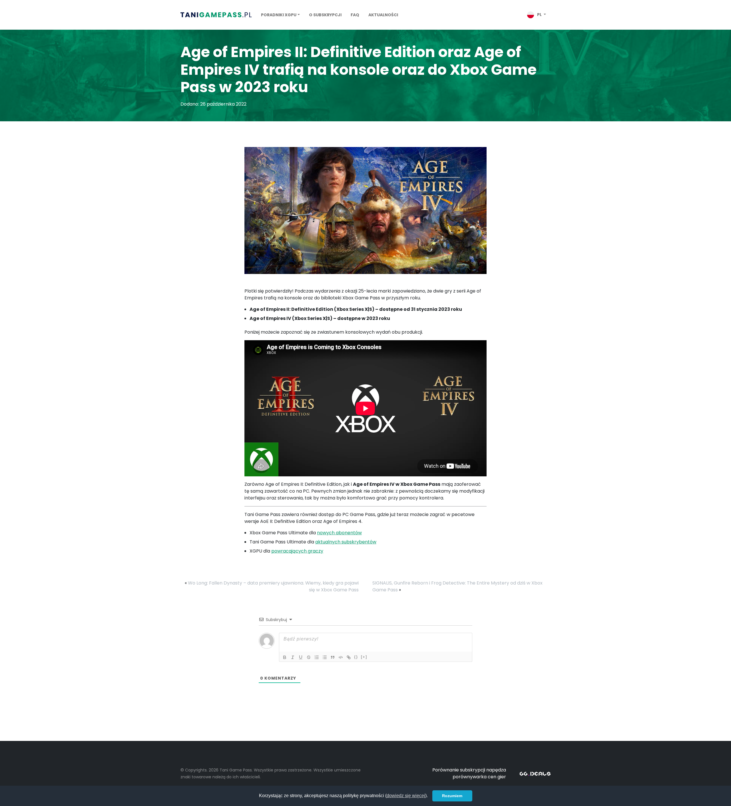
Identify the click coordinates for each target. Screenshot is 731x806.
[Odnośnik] (349, 657)
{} (356, 657)
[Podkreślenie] (301, 657)
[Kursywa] (293, 657)
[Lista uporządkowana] (317, 657)
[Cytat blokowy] (333, 657)
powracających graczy (297, 551)
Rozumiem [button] (452, 795)
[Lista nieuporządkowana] (325, 657)
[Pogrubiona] (285, 657)
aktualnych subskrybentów (345, 542)
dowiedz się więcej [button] (406, 795)
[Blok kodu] (341, 657)
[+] (364, 657)
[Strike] (309, 657)
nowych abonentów (339, 532)
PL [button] (539, 14)
